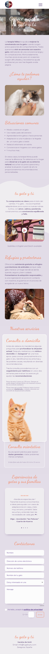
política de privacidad (33, 610)
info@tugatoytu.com (27, 645)
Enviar (40, 615)
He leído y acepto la (25, 610)
